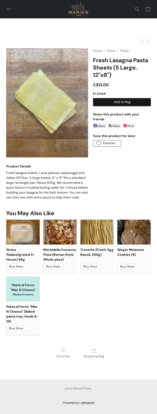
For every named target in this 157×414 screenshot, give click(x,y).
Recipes (67, 396)
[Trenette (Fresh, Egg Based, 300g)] (97, 232)
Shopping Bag (94, 356)
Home (97, 51)
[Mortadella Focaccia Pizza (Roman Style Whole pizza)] (60, 232)
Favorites (63, 356)
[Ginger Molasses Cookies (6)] (134, 232)
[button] (78, 9)
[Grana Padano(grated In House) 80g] (23, 232)
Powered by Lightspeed (78, 403)
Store (111, 51)
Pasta (124, 51)
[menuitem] (142, 42)
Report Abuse (86, 396)
